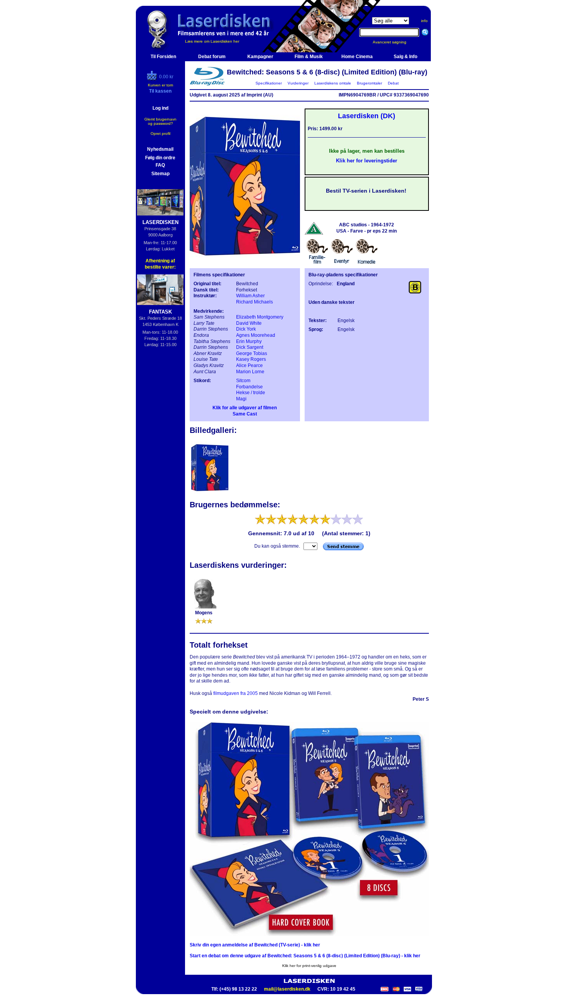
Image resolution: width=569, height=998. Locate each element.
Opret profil (160, 133)
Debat (393, 83)
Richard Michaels (254, 302)
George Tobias (251, 353)
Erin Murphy (249, 341)
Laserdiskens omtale (332, 83)
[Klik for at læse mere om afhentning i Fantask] (160, 289)
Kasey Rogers (251, 359)
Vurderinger (298, 83)
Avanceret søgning (394, 42)
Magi (241, 399)
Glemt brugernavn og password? (160, 121)
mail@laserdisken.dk (287, 989)
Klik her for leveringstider (366, 161)
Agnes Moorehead (255, 335)
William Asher (250, 295)
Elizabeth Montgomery (259, 317)
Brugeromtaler (369, 83)
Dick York (246, 329)
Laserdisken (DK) (366, 116)
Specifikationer (268, 83)
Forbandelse (249, 387)
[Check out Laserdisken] (153, 78)
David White (249, 323)
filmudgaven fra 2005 (235, 693)
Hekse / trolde (250, 392)
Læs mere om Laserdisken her (212, 41)
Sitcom (243, 380)
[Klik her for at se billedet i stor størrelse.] (210, 493)
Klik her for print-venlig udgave (309, 966)
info (424, 21)
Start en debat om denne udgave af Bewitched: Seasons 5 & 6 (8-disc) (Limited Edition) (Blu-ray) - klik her (305, 955)
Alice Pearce (249, 365)
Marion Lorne (250, 371)
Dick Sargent (249, 347)
